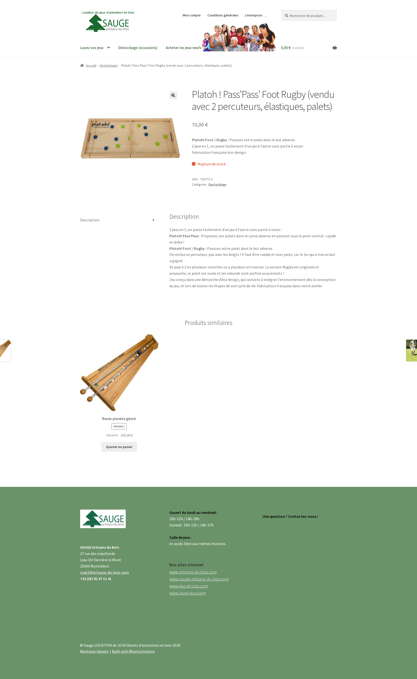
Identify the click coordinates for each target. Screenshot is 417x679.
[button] (173, 95)
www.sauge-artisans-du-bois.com (199, 579)
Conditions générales (223, 15)
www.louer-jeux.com (187, 593)
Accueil (91, 65)
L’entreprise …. (256, 15)
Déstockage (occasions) (137, 47)
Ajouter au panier (119, 447)
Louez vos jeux (92, 47)
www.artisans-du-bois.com (193, 572)
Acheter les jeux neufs (184, 47)
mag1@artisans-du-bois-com (104, 572)
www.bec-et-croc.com (188, 586)
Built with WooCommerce (133, 651)
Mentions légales (94, 651)
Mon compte (192, 15)
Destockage (109, 65)
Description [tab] (89, 219)
